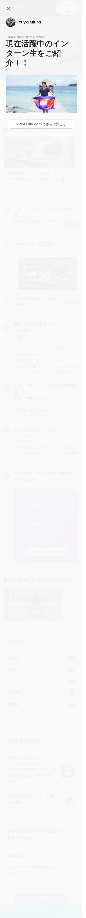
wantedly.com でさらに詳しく (41, 124)
